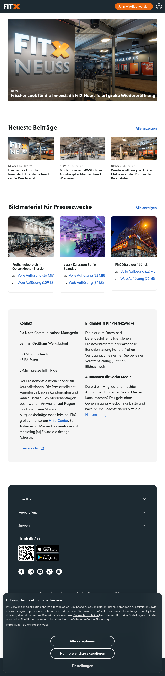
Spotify (59, 572)
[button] (82, 665)
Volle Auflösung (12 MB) (85, 275)
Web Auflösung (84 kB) (85, 283)
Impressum (13, 624)
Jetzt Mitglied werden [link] (134, 6)
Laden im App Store (47, 549)
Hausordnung (96, 415)
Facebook (21, 572)
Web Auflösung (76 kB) (136, 279)
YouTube (40, 572)
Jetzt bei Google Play (47, 558)
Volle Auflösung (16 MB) (34, 275)
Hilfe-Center (58, 421)
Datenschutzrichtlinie (86, 615)
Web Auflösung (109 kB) (34, 283)
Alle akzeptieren (82, 641)
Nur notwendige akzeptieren (82, 653)
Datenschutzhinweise (36, 624)
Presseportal (29, 448)
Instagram (31, 572)
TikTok (49, 572)
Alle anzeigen (146, 128)
